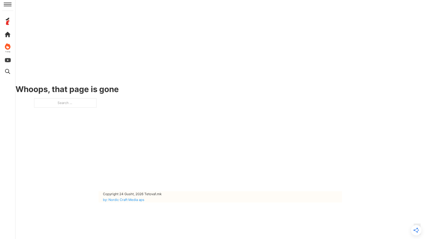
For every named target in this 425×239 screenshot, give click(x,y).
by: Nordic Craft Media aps (123, 200)
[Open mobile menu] (8, 4)
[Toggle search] (7, 71)
